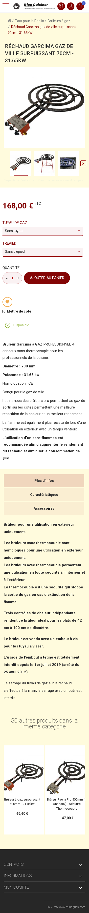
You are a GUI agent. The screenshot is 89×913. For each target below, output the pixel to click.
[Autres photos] (6, 163)
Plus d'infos (44, 481)
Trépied (9, 243)
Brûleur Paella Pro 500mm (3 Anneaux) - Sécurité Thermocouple (66, 804)
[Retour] (9, 21)
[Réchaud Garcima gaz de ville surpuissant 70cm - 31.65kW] (20, 163)
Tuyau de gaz (15, 222)
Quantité (11, 268)
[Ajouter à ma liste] (7, 302)
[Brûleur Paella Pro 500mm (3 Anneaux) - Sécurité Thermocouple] (67, 775)
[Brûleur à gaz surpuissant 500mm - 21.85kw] (22, 775)
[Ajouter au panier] (12, 750)
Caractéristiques (44, 495)
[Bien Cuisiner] (33, 6)
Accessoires (44, 508)
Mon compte (16, 887)
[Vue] (32, 750)
